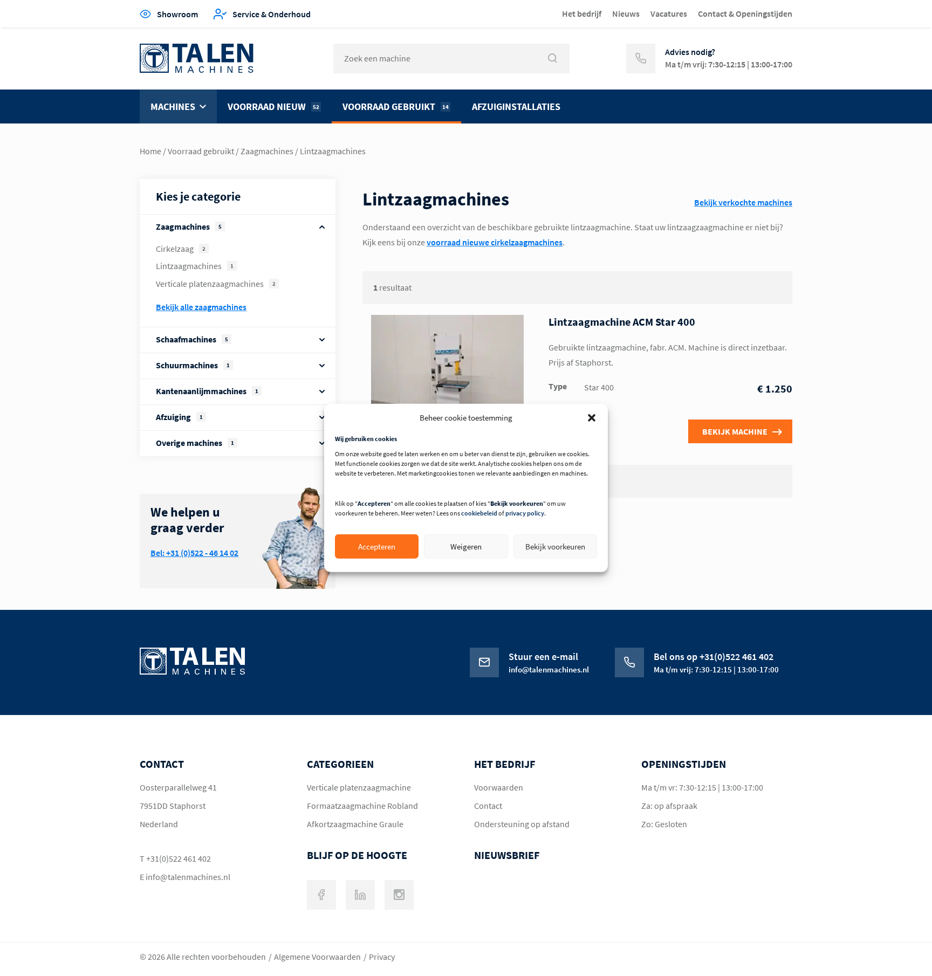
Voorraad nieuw (273, 106)
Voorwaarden (498, 787)
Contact (488, 805)
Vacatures (668, 13)
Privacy (382, 956)
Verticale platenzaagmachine (359, 787)
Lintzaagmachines (195, 265)
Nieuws (626, 13)
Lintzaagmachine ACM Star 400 (622, 321)
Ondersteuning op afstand (522, 824)
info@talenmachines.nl (188, 876)
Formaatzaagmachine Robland (362, 805)
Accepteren (376, 546)
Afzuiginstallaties (516, 106)
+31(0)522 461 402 (178, 858)
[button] (591, 417)
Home (150, 151)
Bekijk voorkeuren (555, 546)
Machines (172, 106)
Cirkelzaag (180, 248)
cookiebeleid (479, 513)
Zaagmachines (267, 151)
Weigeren (466, 546)
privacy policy (524, 513)
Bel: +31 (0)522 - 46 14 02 (194, 552)
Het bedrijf (581, 13)
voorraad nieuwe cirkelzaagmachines (495, 242)
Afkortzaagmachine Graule (355, 824)
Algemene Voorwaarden (317, 956)
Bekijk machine (734, 431)
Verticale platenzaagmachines (216, 283)
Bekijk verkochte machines (743, 202)
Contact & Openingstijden (745, 13)
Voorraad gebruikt (395, 106)
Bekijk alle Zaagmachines (201, 306)
